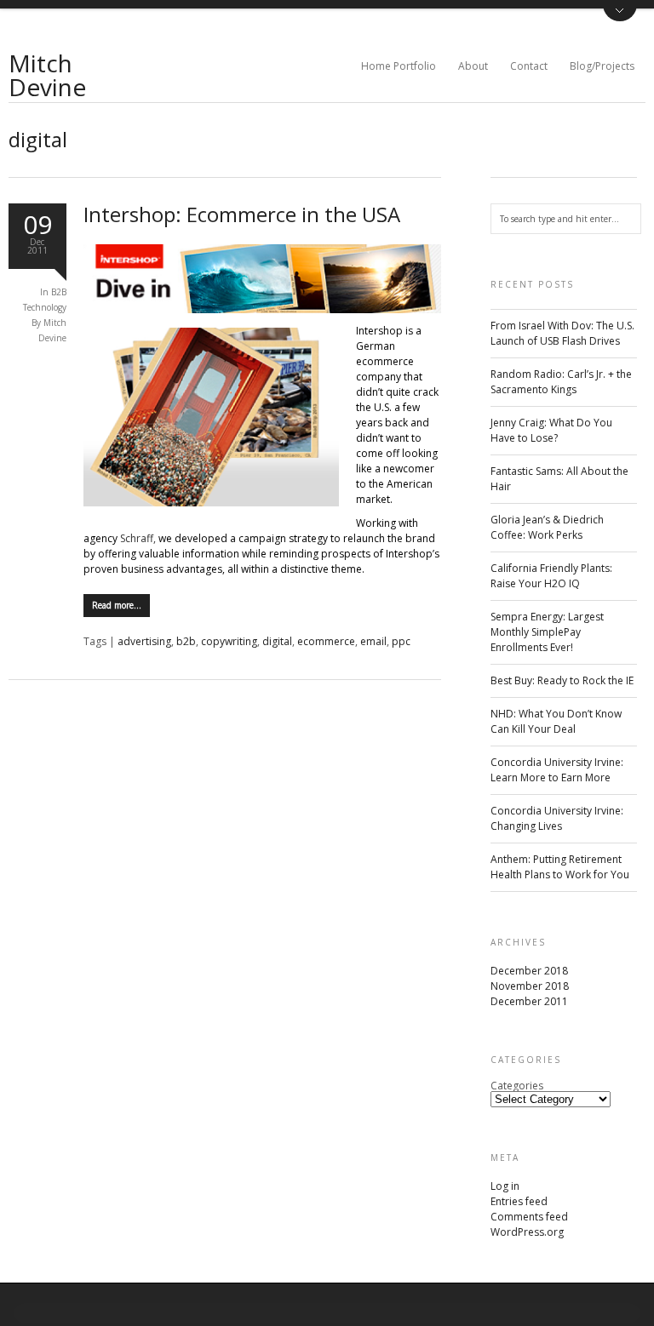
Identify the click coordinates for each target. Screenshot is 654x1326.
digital (277, 641)
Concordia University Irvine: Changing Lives (556, 818)
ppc (401, 641)
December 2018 (529, 970)
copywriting (229, 641)
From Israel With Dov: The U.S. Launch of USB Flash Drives (562, 333)
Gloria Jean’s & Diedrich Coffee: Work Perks (547, 527)
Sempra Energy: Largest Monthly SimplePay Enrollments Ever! (547, 631)
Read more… (116, 605)
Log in (504, 1186)
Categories (516, 1085)
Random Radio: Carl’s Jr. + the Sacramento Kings (561, 382)
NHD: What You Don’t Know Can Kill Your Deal (556, 721)
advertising (144, 641)
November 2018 (529, 986)
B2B (58, 292)
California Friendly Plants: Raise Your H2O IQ (551, 576)
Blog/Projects (602, 66)
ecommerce (326, 641)
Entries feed (519, 1201)
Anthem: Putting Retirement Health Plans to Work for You (559, 867)
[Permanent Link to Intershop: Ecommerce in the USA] (262, 309)
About (473, 66)
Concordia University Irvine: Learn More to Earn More (556, 770)
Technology (44, 307)
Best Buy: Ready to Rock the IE (562, 680)
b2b (186, 641)
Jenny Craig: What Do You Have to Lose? (551, 430)
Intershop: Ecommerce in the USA (241, 214)
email (373, 641)
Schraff (136, 538)
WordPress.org (527, 1232)
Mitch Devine (47, 75)
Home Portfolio (398, 66)
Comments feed (529, 1216)
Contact (529, 66)
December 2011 (529, 1001)
